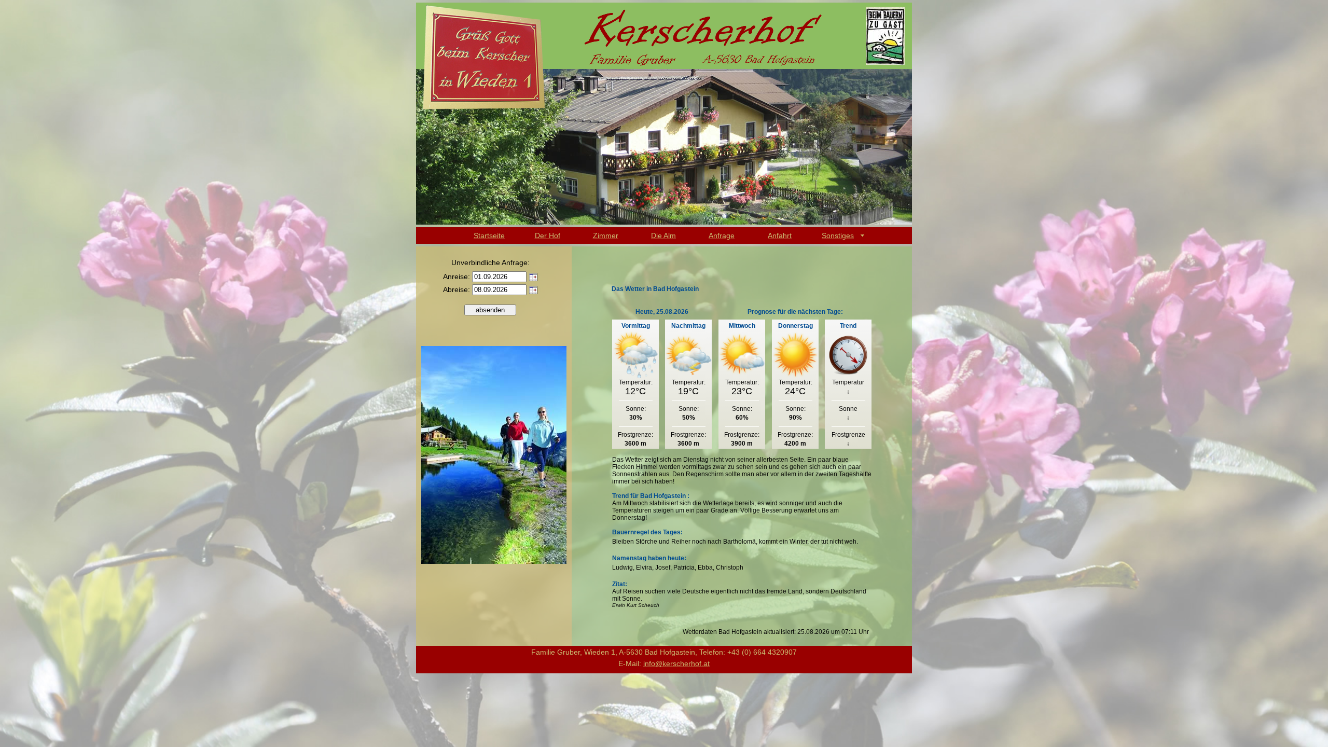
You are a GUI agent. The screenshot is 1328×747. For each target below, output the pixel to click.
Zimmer (605, 235)
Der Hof (547, 235)
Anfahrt (780, 235)
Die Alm (663, 235)
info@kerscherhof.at (676, 663)
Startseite (489, 235)
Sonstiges (838, 235)
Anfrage (722, 235)
